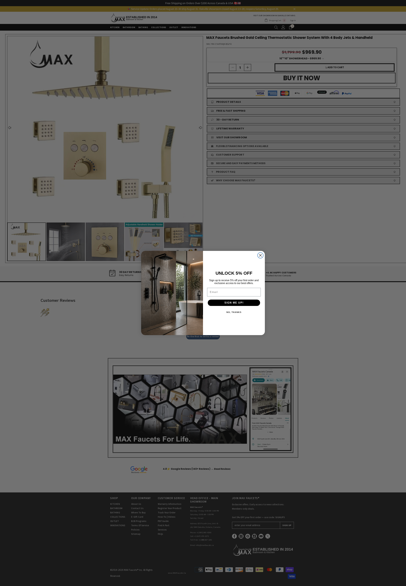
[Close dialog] (260, 255)
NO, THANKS (234, 312)
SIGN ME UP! (234, 302)
